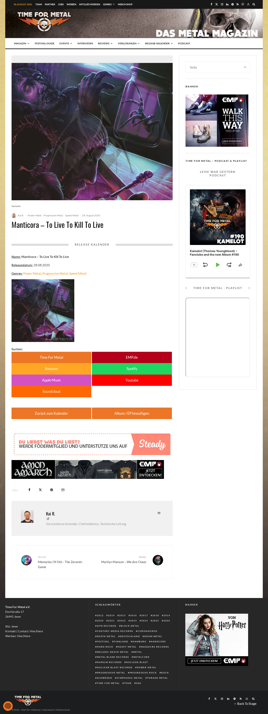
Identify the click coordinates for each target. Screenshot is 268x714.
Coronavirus (147, 631)
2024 (144, 620)
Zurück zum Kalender (51, 413)
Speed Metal (72, 215)
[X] (216, 4)
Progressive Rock (143, 672)
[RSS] (237, 4)
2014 (111, 615)
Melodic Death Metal (113, 652)
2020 (100, 620)
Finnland (121, 641)
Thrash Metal (157, 678)
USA (138, 683)
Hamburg (139, 641)
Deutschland (130, 636)
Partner (50, 4)
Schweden (104, 678)
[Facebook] (211, 4)
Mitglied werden (89, 4)
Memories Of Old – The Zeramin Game (60, 562)
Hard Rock (105, 646)
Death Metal (106, 636)
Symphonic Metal (130, 678)
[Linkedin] (227, 4)
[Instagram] (222, 4)
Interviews (85, 43)
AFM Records (106, 626)
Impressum (48, 709)
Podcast (184, 43)
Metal (137, 652)
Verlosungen (127, 43)
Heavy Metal (127, 646)
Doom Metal (153, 636)
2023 (133, 620)
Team (38, 4)
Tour (128, 683)
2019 (167, 615)
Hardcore (158, 641)
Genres (107, 4)
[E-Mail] (62, 489)
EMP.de (132, 357)
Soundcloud (52, 391)
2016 (133, 615)
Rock (165, 672)
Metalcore (141, 657)
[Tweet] (40, 489)
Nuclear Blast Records (115, 667)
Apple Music (51, 380)
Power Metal (34, 215)
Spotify (131, 368)
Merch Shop (125, 4)
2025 (155, 620)
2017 (144, 615)
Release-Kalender (157, 43)
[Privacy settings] (8, 706)
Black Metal (130, 626)
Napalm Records (109, 662)
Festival (103, 641)
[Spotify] (232, 4)
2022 (122, 620)
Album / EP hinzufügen (132, 413)
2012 (100, 615)
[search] (245, 67)
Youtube (131, 380)
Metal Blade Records (113, 657)
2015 (122, 615)
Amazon (51, 368)
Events (64, 43)
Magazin (20, 43)
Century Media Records (115, 631)
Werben (71, 4)
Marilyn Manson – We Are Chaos (123, 559)
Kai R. (21, 215)
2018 (155, 615)
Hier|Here (36, 631)
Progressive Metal (53, 215)
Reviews (103, 43)
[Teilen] (29, 489)
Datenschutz (63, 709)
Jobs (61, 4)
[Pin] (51, 489)
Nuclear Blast (137, 662)
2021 (111, 620)
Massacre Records (155, 646)
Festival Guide (44, 43)
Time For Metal (51, 357)
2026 (167, 620)
